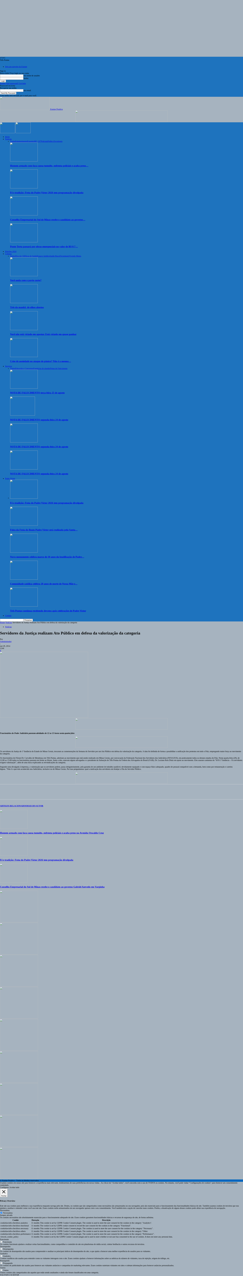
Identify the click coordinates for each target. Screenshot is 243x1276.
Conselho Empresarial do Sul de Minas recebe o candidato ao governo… (47, 219)
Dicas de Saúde (31, 256)
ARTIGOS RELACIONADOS (13, 806)
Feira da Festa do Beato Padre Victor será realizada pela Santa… (44, 529)
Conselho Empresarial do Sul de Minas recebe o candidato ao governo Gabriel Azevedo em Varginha (52, 886)
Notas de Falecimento (58, 368)
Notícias (8, 139)
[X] (13, 794)
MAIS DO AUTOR (35, 806)
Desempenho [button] (5, 1246)
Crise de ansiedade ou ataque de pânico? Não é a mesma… (40, 361)
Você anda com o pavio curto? (26, 280)
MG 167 (37, 141)
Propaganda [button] (4, 1261)
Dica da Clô (20, 256)
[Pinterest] (22, 794)
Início (7, 137)
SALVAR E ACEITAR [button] (9, 1275)
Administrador (6, 641)
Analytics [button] (4, 1254)
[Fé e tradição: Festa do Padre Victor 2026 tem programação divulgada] (24, 188)
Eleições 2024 (10, 251)
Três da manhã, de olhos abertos (27, 307)
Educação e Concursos (24, 368)
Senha (25, 78)
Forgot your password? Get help (13, 83)
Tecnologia (58, 141)
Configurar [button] (4, 1187)
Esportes (30, 141)
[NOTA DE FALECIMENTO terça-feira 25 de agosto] (24, 388)
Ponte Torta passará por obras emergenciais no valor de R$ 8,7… (44, 246)
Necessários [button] (4, 1210)
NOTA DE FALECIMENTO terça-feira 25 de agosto (37, 392)
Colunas (8, 254)
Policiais (44, 141)
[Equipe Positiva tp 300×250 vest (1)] (19, 954)
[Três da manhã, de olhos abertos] (24, 302)
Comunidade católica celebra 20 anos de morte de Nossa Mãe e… (43, 583)
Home (2, 622)
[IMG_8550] (121, 729)
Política (51, 141)
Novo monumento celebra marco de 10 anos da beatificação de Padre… (47, 557)
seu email (27, 90)
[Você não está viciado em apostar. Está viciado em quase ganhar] (24, 329)
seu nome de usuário (31, 76)
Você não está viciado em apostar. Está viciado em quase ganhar (43, 334)
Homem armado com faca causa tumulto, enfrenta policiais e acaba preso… (49, 165)
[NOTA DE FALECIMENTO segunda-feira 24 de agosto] (22, 415)
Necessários (8, 1213)
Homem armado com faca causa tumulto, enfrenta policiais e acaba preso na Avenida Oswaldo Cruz (52, 833)
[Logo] (8, 132)
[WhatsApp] (31, 794)
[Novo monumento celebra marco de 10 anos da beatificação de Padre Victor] (24, 552)
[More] (40, 794)
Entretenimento (21, 141)
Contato (8, 616)
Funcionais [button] (4, 1239)
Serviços (8, 366)
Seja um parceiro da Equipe (16, 67)
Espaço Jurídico (43, 256)
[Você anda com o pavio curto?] (24, 275)
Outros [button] (2, 1268)
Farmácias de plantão (41, 368)
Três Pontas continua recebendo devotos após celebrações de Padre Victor (48, 610)
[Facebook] (4, 794)
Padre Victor (10, 478)
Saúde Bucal (55, 256)
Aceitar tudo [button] (14, 1187)
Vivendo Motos (75, 256)
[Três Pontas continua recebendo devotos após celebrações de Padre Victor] (24, 606)
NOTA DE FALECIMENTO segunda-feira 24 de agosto (39, 419)
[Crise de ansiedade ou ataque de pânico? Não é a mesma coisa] (24, 356)
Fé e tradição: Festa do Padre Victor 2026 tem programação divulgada (46, 192)
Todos (12, 141)
